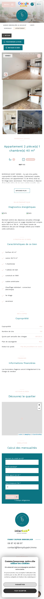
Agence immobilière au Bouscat (14, 25)
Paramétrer (20, 584)
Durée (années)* (11, 467)
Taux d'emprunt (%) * (13, 483)
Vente (32, 25)
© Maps (27, 434)
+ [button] (39, 404)
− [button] (39, 408)
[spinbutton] (22, 487)
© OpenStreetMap (37, 434)
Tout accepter (20, 591)
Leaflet (20, 434)
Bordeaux (8, 28)
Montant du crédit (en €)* (14, 458)
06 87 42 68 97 (15, 543)
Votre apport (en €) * (12, 475)
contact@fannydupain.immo (22, 547)
